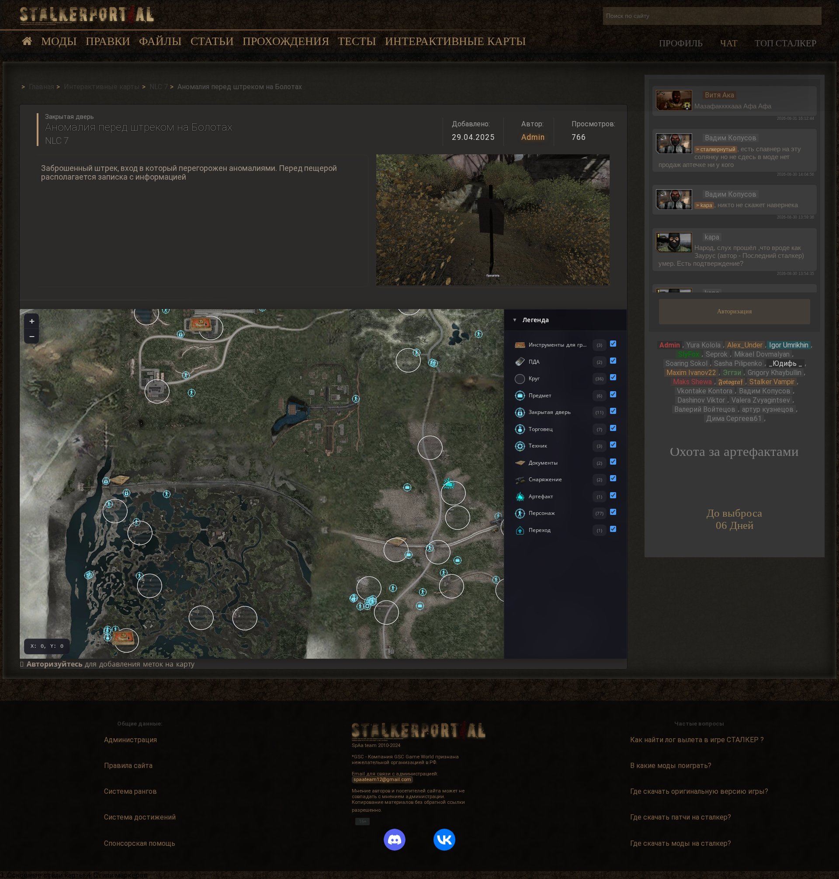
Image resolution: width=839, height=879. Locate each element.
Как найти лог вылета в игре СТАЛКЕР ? (697, 740)
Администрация (130, 740)
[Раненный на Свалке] (479, 334)
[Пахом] (108, 637)
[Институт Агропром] (157, 391)
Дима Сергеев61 (734, 418)
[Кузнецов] (430, 548)
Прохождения (286, 41)
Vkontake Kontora (704, 391)
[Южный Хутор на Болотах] (245, 618)
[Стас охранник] (360, 606)
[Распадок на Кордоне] (369, 588)
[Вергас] (367, 606)
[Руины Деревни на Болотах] (140, 533)
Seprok (717, 354)
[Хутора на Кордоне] (458, 517)
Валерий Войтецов (704, 409)
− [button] (32, 336)
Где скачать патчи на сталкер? (680, 817)
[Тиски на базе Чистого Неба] (123, 638)
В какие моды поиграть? (670, 765)
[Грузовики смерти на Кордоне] (453, 493)
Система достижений (140, 817)
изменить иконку (674, 99)
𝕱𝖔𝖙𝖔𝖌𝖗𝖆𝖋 (730, 382)
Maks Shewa (692, 382)
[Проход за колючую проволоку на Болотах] (126, 493)
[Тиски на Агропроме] (200, 324)
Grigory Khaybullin (774, 372)
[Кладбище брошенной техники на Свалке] (408, 360)
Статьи (212, 41)
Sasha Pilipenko (738, 363)
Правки (108, 41)
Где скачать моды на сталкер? (680, 843)
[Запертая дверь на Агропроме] (181, 334)
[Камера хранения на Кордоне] (353, 598)
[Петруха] (423, 592)
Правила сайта (128, 765)
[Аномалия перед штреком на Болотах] (106, 481)
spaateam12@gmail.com (382, 779)
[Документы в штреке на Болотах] (119, 480)
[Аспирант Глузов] (109, 504)
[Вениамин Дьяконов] (88, 575)
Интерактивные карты (455, 41)
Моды (59, 41)
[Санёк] (356, 399)
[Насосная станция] (150, 586)
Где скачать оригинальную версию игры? (699, 791)
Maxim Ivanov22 (691, 372)
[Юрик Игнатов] (434, 363)
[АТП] (452, 586)
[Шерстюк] (191, 393)
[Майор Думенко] (186, 375)
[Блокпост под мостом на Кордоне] (438, 552)
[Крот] (166, 310)
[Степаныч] (167, 494)
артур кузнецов (768, 409)
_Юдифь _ (785, 363)
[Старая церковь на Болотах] (201, 618)
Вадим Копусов (764, 391)
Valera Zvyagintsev (761, 400)
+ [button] (32, 321)
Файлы (160, 41)
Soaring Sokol (686, 363)
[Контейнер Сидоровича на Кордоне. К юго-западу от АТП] (420, 605)
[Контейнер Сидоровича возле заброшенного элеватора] (408, 554)
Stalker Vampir (771, 382)
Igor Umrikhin (788, 345)
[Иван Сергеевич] (107, 631)
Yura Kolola (703, 345)
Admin (533, 137)
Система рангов (130, 791)
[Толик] (393, 588)
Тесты (357, 41)
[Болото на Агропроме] (147, 313)
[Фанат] (373, 602)
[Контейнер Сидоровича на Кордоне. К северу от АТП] (457, 560)
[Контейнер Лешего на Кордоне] (407, 487)
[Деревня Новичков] (387, 612)
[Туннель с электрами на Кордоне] (396, 550)
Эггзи (732, 372)
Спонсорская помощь (139, 843)
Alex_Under (745, 345)
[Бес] (417, 352)
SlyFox (688, 354)
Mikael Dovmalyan (762, 354)
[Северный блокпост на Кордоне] (430, 447)
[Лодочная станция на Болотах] (115, 511)
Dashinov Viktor (701, 400)
